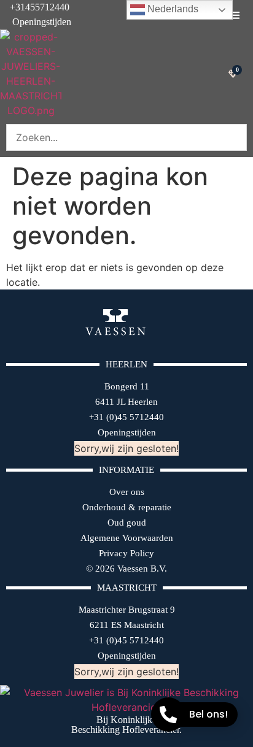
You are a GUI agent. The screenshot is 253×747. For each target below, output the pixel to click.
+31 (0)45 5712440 (126, 417)
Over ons (126, 492)
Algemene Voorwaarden (126, 538)
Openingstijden (35, 22)
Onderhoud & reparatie (126, 507)
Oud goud (126, 522)
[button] (235, 15)
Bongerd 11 (126, 386)
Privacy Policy (126, 553)
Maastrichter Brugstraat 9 (127, 610)
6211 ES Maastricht (127, 625)
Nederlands (171, 9)
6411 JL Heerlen (126, 402)
